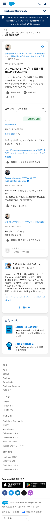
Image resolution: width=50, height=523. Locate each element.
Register (33, 20)
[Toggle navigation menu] (44, 11)
